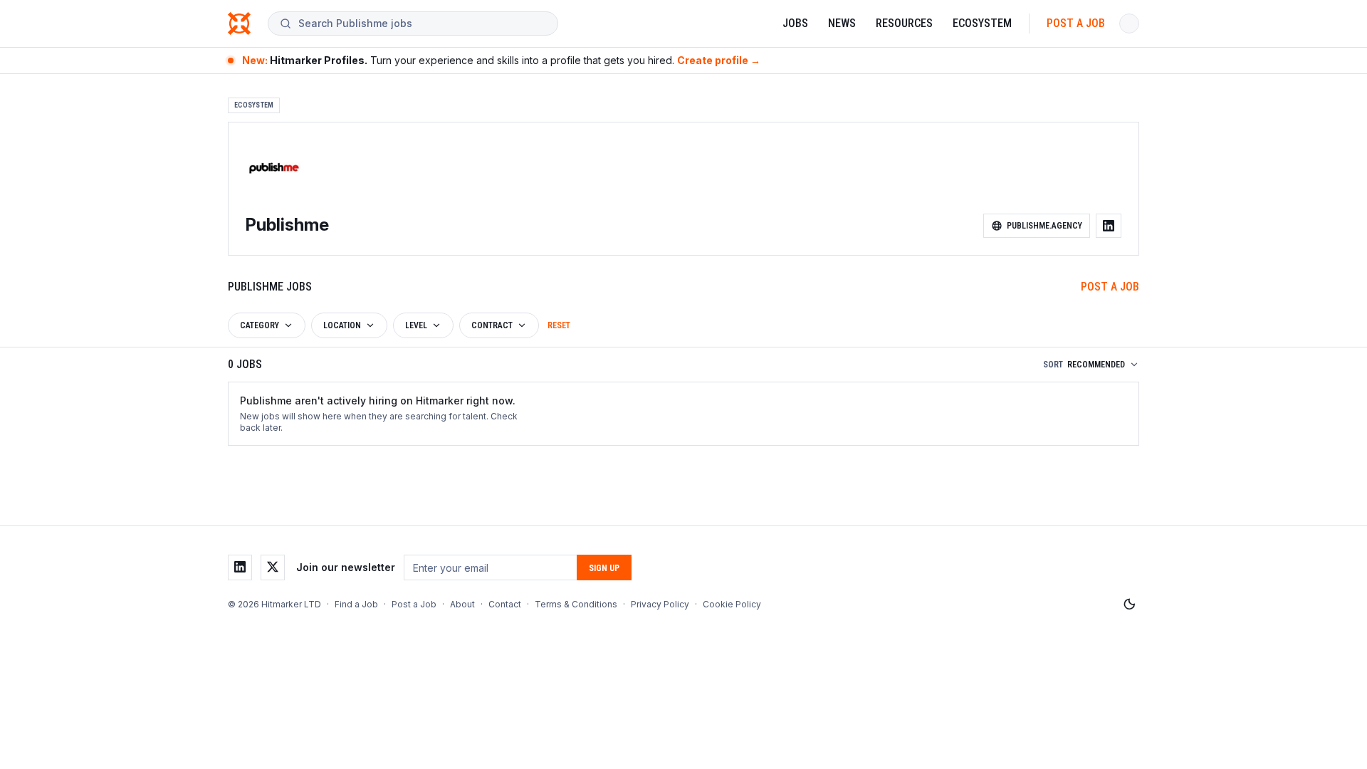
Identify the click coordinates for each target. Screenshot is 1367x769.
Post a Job (1076, 23)
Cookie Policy (732, 604)
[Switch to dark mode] (1129, 604)
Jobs (795, 23)
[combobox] (422, 23)
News (842, 23)
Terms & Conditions (576, 604)
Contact (504, 604)
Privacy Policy (660, 604)
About (462, 604)
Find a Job (356, 604)
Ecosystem (982, 23)
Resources (904, 23)
